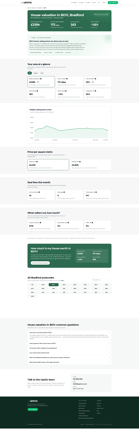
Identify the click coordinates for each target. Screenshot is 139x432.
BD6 (75, 292)
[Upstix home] (33, 401)
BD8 (96, 292)
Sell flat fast (81, 408)
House (35, 73)
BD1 (32, 284)
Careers (99, 406)
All (29, 73)
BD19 (53, 288)
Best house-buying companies (86, 418)
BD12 (64, 284)
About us (99, 403)
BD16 (106, 284)
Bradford (40, 8)
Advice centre (100, 408)
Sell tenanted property (84, 410)
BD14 (85, 284)
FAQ (98, 410)
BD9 (107, 292)
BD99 (32, 296)
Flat (42, 73)
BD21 (85, 288)
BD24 (32, 292)
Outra (110, 424)
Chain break (81, 413)
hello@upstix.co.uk (80, 384)
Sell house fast (82, 406)
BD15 (96, 284)
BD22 (96, 288)
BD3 (43, 292)
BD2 (64, 288)
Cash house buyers (83, 415)
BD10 (43, 284)
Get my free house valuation (40, 263)
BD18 (43, 288)
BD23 (106, 288)
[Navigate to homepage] (26, 2)
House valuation (32, 8)
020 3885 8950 (78, 379)
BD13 (75, 284)
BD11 (53, 284)
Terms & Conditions (89, 424)
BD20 (75, 288)
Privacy (82, 424)
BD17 (32, 288)
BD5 (64, 292)
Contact (98, 413)
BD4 (54, 292)
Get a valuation (113, 2)
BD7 (85, 292)
